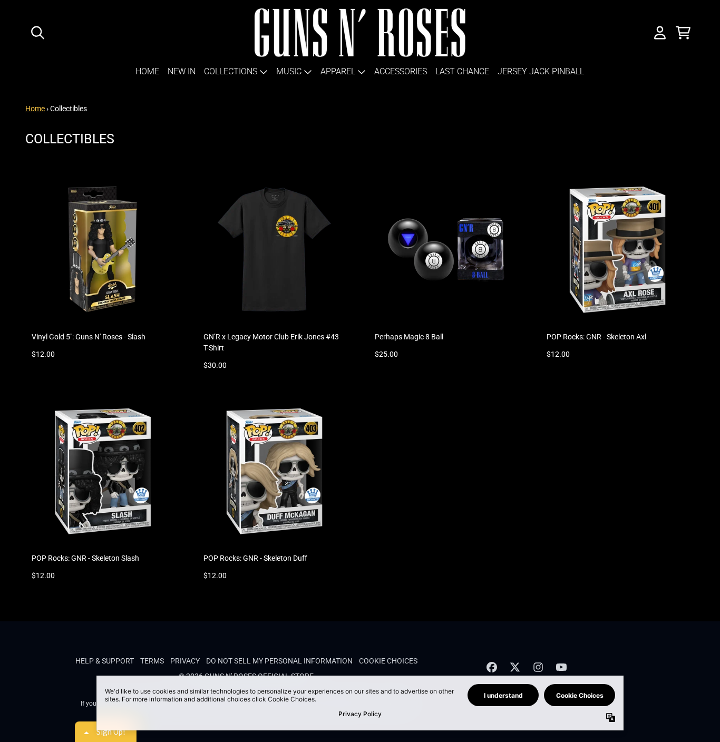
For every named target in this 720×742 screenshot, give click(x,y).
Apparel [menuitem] (337, 71)
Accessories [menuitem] (400, 71)
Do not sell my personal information (279, 661)
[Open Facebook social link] (491, 667)
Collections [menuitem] (230, 71)
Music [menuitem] (288, 71)
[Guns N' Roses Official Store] (360, 32)
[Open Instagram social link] (538, 667)
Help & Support (104, 661)
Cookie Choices (388, 661)
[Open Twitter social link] (515, 667)
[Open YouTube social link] (561, 667)
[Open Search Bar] (37, 32)
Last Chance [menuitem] (462, 71)
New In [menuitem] (182, 71)
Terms (152, 661)
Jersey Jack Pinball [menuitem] (541, 71)
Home (35, 108)
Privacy (185, 661)
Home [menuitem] (147, 71)
